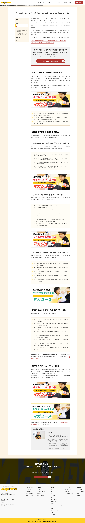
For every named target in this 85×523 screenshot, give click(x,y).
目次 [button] (17, 19)
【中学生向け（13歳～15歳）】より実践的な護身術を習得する (22, 34)
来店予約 (67, 491)
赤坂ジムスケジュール (41, 495)
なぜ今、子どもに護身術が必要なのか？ (21, 22)
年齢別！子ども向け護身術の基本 (21, 25)
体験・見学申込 (79, 2)
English (78, 495)
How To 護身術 (29, 493)
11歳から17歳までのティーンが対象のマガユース (42, 42)
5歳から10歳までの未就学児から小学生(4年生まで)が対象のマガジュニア (48, 40)
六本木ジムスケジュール (42, 491)
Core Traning (54, 507)
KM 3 (52, 493)
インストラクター (30, 489)
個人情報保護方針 (80, 491)
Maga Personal (54, 510)
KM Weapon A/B (54, 499)
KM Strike (53, 495)
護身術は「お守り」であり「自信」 (21, 39)
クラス (52, 487)
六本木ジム (3, 498)
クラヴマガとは (29, 495)
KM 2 (52, 491)
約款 (78, 493)
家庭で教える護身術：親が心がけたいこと (21, 36)
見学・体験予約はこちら (42, 477)
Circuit (52, 503)
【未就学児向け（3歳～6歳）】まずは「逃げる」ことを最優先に (22, 28)
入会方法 (67, 487)
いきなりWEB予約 (69, 493)
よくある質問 (79, 489)
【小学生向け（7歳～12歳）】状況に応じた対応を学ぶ (22, 31)
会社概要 (79, 487)
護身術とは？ (18, 5)
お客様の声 (28, 491)
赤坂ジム (3, 503)
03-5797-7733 (3, 505)
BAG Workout (54, 501)
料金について (68, 489)
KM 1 (52, 489)
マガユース (53, 514)
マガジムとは (29, 487)
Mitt (52, 497)
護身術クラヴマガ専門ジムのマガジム (7, 5)
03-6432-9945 (3, 500)
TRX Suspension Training (56, 505)
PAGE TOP (82, 506)
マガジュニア (53, 512)
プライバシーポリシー (42, 519)
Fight (52, 508)
